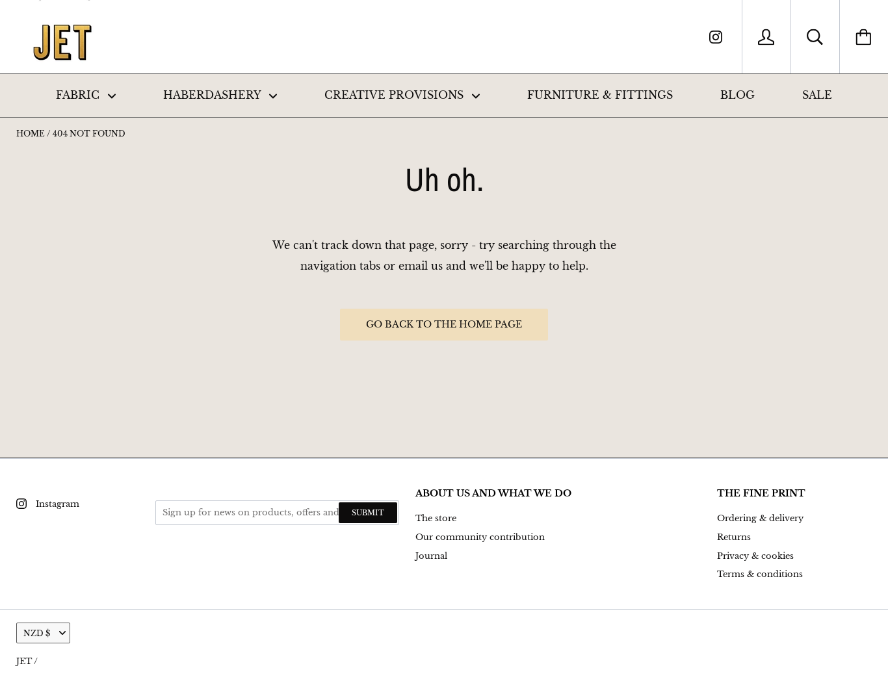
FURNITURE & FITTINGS (600, 94)
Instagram (57, 503)
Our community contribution (480, 537)
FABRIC (79, 94)
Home (30, 133)
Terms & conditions (760, 574)
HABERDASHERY (213, 94)
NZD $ (36, 633)
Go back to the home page (444, 324)
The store (435, 518)
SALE (817, 94)
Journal (431, 555)
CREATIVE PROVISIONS (395, 94)
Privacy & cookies (755, 555)
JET (24, 661)
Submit (368, 512)
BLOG (737, 94)
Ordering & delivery (760, 518)
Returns (734, 537)
